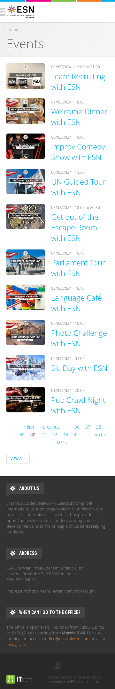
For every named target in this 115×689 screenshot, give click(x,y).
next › (99, 435)
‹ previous (50, 427)
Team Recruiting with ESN (78, 81)
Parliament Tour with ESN (78, 267)
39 (22, 435)
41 (43, 435)
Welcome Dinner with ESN (79, 116)
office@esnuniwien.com (67, 638)
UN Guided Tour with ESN (78, 186)
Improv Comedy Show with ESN (78, 151)
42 (54, 435)
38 (98, 427)
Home (12, 29)
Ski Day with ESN (79, 368)
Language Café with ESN (76, 302)
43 (65, 435)
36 (77, 427)
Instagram (15, 644)
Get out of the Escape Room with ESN (74, 227)
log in (57, 665)
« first (29, 427)
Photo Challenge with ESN (79, 337)
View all (18, 458)
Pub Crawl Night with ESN (78, 405)
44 (76, 435)
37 (87, 427)
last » (62, 442)
